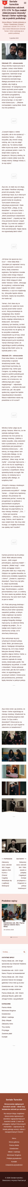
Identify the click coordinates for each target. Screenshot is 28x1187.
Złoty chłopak (6, 1031)
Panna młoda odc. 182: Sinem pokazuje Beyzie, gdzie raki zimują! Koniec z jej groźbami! (13, 1007)
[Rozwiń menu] (25, 3)
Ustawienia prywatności (14, 1176)
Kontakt (4, 1048)
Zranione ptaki (7, 1044)
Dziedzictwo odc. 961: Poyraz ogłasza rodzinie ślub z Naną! (14, 935)
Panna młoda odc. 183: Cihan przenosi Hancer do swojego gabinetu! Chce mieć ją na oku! (13, 991)
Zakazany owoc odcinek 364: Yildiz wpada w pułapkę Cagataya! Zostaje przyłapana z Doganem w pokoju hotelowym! (21, 884)
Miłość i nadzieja (8, 1028)
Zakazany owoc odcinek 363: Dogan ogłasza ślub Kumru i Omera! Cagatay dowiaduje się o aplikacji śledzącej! (7, 883)
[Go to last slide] (4, 931)
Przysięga (5, 1041)
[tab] (12, 948)
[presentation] (14, 923)
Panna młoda (6, 1018)
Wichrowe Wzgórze (9, 1021)
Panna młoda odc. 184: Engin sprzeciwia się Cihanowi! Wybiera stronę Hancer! (14, 975)
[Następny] (24, 931)
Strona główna (14, 1153)
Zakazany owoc (7, 1035)
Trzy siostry (6, 1038)
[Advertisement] (14, 181)
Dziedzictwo (6, 1025)
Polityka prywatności (14, 1169)
